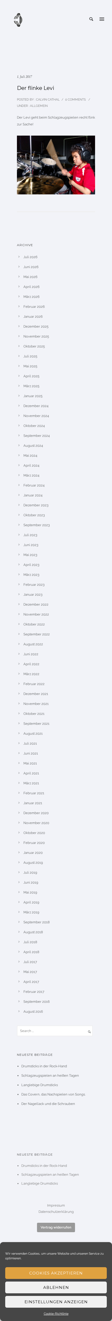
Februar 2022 (34, 684)
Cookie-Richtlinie (56, 1314)
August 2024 (33, 446)
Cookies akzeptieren (56, 1273)
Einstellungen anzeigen (56, 1301)
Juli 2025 (30, 356)
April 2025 (31, 376)
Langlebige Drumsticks (39, 1085)
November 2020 (36, 823)
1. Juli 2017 (24, 76)
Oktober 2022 (34, 624)
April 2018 (31, 952)
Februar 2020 (34, 843)
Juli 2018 (30, 942)
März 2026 (31, 297)
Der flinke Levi (35, 88)
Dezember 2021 (35, 694)
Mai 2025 (30, 366)
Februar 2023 (34, 585)
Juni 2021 (30, 753)
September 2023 (36, 525)
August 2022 (33, 644)
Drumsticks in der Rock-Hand (44, 1066)
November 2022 (36, 614)
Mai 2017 (30, 972)
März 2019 (31, 912)
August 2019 (33, 863)
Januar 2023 (32, 594)
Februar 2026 (34, 307)
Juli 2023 (30, 535)
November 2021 (36, 704)
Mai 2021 (30, 763)
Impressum (56, 1205)
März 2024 (31, 475)
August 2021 (33, 733)
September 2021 (36, 724)
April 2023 (31, 565)
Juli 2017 (30, 962)
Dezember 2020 (36, 813)
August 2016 (33, 1011)
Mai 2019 (30, 892)
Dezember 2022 (35, 604)
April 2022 (31, 664)
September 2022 (36, 634)
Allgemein (38, 106)
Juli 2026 (30, 257)
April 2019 (31, 902)
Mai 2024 (30, 455)
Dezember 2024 (35, 406)
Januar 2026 (33, 316)
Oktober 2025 (34, 346)
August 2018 (33, 932)
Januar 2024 (32, 495)
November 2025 (36, 336)
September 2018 (36, 922)
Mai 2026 (30, 277)
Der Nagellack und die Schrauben (48, 1104)
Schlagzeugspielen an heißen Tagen (50, 1075)
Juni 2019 (30, 882)
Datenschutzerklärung (56, 1212)
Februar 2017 (33, 992)
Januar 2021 (32, 803)
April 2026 (31, 287)
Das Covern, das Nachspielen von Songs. (53, 1094)
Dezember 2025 (35, 326)
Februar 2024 (34, 485)
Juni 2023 (30, 545)
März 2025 (31, 386)
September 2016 (36, 1002)
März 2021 (31, 783)
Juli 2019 (30, 872)
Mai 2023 (30, 555)
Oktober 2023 (34, 515)
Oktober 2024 (34, 426)
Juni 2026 (31, 267)
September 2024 (36, 436)
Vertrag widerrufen (56, 1227)
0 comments (75, 99)
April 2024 (31, 465)
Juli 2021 (30, 743)
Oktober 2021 (34, 714)
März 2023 (31, 575)
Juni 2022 (30, 654)
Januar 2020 (33, 853)
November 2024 (36, 416)
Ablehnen (56, 1287)
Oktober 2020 (34, 833)
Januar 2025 (32, 396)
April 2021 (31, 773)
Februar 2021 (33, 793)
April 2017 (31, 982)
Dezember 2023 (35, 505)
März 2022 (31, 674)
